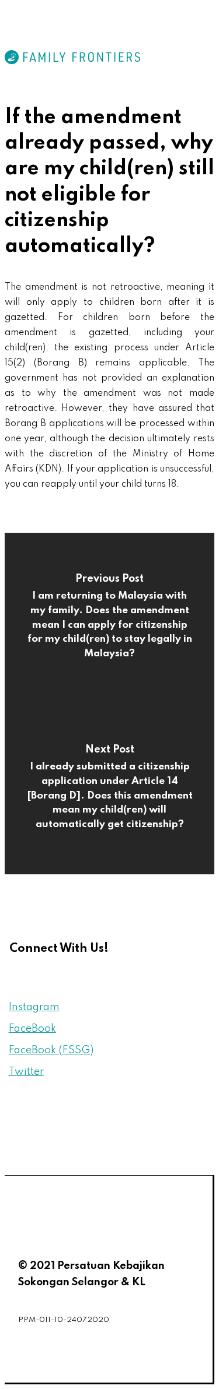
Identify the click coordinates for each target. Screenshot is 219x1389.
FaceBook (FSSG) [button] (51, 1050)
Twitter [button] (26, 1072)
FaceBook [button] (32, 1029)
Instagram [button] (34, 1007)
